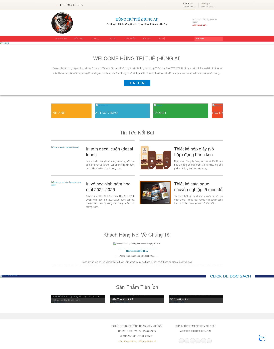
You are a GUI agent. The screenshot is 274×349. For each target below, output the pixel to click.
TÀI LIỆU (112, 38)
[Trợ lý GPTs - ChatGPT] (179, 105)
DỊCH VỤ (95, 38)
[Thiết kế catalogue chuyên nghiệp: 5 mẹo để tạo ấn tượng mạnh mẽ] (155, 192)
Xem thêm (137, 83)
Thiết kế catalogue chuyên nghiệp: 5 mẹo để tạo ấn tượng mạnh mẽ (198, 189)
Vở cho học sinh (179, 299)
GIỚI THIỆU (79, 38)
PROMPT (116, 112)
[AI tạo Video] (58, 105)
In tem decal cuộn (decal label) (109, 151)
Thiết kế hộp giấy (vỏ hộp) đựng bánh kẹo (194, 151)
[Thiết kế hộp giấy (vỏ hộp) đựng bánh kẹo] (155, 157)
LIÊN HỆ (161, 38)
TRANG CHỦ (61, 38)
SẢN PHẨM (130, 38)
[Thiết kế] (4, 43)
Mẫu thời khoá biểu (123, 299)
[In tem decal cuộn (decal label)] (65, 147)
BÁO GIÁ (147, 38)
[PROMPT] (115, 105)
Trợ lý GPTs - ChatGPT (187, 112)
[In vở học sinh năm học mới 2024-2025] (66, 184)
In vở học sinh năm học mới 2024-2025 (108, 186)
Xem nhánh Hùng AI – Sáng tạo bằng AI (137, 341)
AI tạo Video (62, 112)
